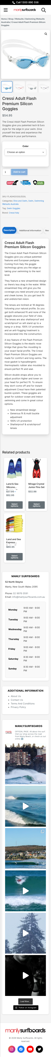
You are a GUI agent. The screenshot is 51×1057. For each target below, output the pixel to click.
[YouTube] (30, 1049)
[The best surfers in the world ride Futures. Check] (25, 890)
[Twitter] (39, 1049)
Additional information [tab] (30, 230)
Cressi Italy (14, 212)
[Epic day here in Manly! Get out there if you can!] (25, 848)
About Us (16, 696)
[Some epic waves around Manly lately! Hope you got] (25, 763)
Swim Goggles (13, 208)
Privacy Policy (18, 707)
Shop (10, 19)
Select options (14, 505)
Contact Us (17, 699)
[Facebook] (21, 1049)
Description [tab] (9, 230)
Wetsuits (19, 19)
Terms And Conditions (23, 703)
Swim (30, 201)
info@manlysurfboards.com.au (28, 596)
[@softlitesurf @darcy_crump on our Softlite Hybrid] (25, 933)
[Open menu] (5, 10)
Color (26, 146)
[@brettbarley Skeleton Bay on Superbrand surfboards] (25, 806)
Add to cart (19, 172)
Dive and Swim (20, 201)
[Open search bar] (42, 10)
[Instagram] (11, 1049)
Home (4, 19)
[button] (45, 33)
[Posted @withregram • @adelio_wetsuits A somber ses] (25, 975)
